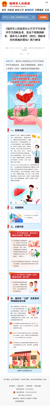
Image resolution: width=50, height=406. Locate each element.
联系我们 (12, 386)
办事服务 (39, 10)
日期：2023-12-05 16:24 (13, 48)
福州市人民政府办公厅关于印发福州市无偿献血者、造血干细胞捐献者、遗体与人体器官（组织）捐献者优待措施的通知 (25, 65)
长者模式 (43, 17)
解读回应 (29, 10)
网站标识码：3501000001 (25, 389)
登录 (46, 2)
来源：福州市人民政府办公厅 (34, 48)
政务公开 (19, 10)
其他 (44, 379)
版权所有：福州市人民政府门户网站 (25, 398)
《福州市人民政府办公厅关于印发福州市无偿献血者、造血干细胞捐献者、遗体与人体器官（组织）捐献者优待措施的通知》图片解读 (25, 34)
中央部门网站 (25, 379)
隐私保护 (21, 386)
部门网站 (7, 379)
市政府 (10, 10)
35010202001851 (31, 392)
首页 (4, 10)
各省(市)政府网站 (36, 379)
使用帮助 (29, 386)
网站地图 (38, 386)
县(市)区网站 (15, 379)
